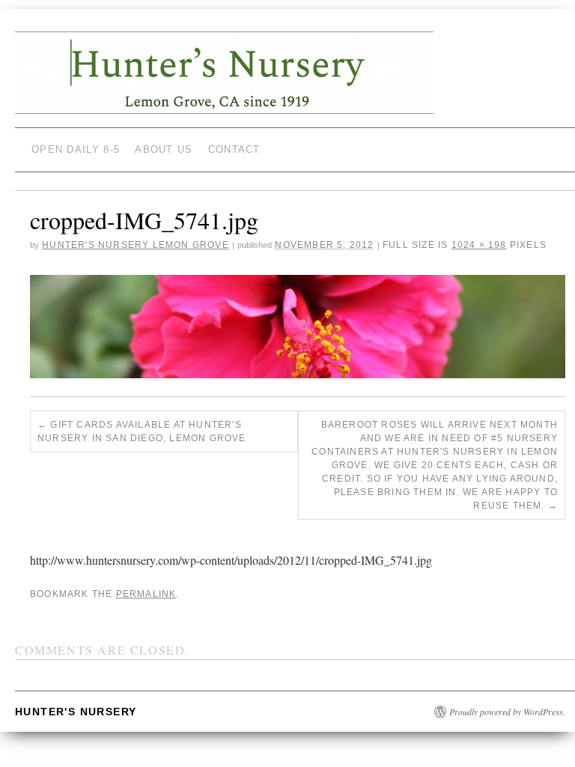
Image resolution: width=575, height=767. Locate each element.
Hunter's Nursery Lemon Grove (135, 245)
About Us (163, 149)
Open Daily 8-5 (75, 149)
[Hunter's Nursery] (224, 79)
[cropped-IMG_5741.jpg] (297, 326)
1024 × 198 (479, 245)
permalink (146, 594)
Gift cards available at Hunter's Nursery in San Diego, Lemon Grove (141, 431)
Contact (234, 149)
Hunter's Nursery (75, 712)
